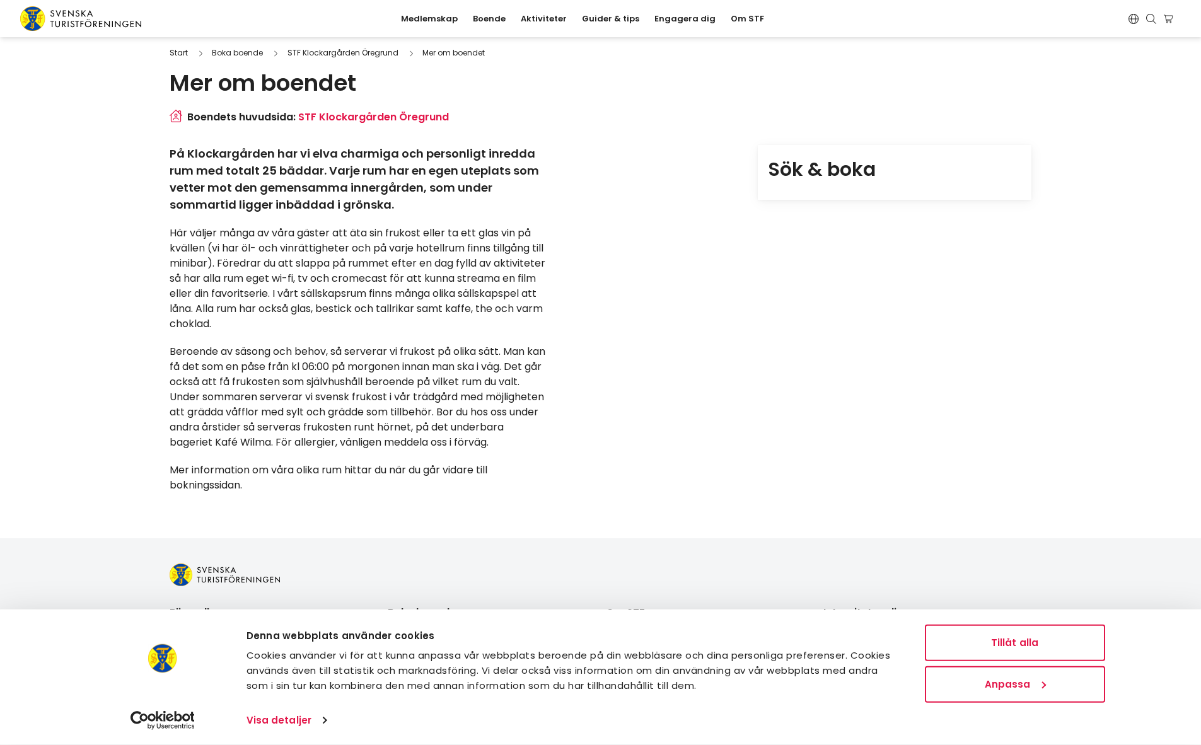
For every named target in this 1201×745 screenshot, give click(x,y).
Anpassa (1008, 683)
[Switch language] (1133, 19)
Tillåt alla (1014, 642)
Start (179, 52)
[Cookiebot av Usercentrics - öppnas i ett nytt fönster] (162, 720)
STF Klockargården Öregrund (342, 52)
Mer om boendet (453, 52)
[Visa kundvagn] (1170, 19)
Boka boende (237, 52)
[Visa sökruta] (1151, 19)
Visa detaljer (279, 720)
